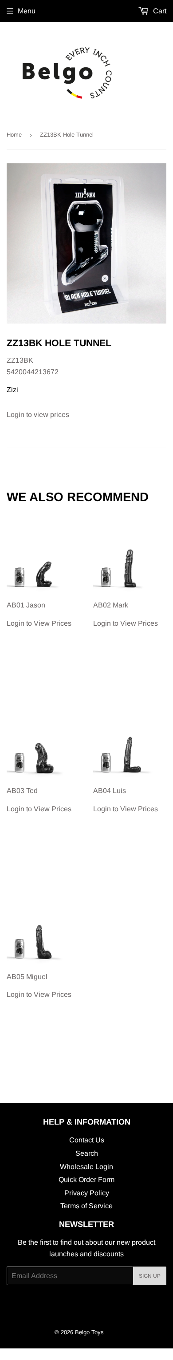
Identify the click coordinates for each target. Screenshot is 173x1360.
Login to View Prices (39, 614)
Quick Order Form (86, 1179)
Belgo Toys (89, 1332)
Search (86, 1153)
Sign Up (150, 1276)
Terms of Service (86, 1206)
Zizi (12, 389)
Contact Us (86, 1140)
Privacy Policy (86, 1193)
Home (14, 134)
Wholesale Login (86, 1166)
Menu (26, 11)
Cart (158, 11)
